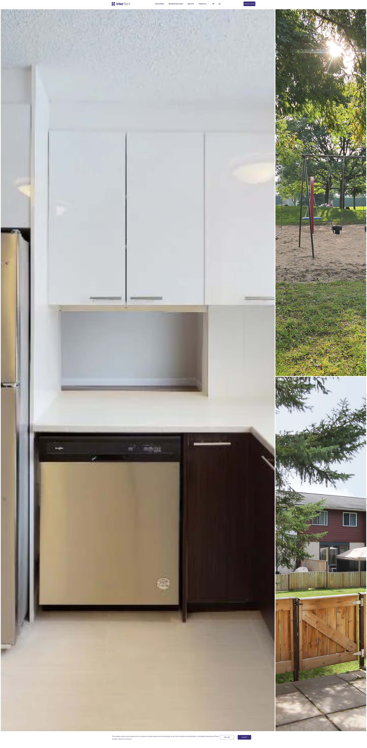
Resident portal (249, 4)
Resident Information (176, 4)
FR (213, 4)
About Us (191, 4)
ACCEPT (244, 737)
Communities (159, 4)
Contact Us (202, 4)
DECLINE (227, 737)
